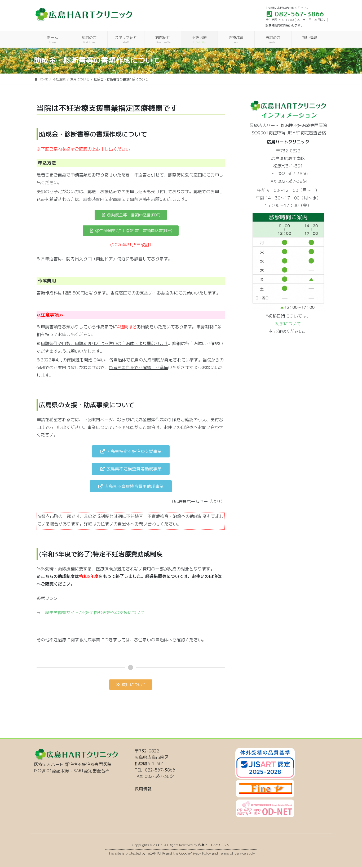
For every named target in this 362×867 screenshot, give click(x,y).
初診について (288, 323)
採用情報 (143, 789)
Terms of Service (232, 853)
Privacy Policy (200, 853)
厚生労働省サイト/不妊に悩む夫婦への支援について (95, 612)
